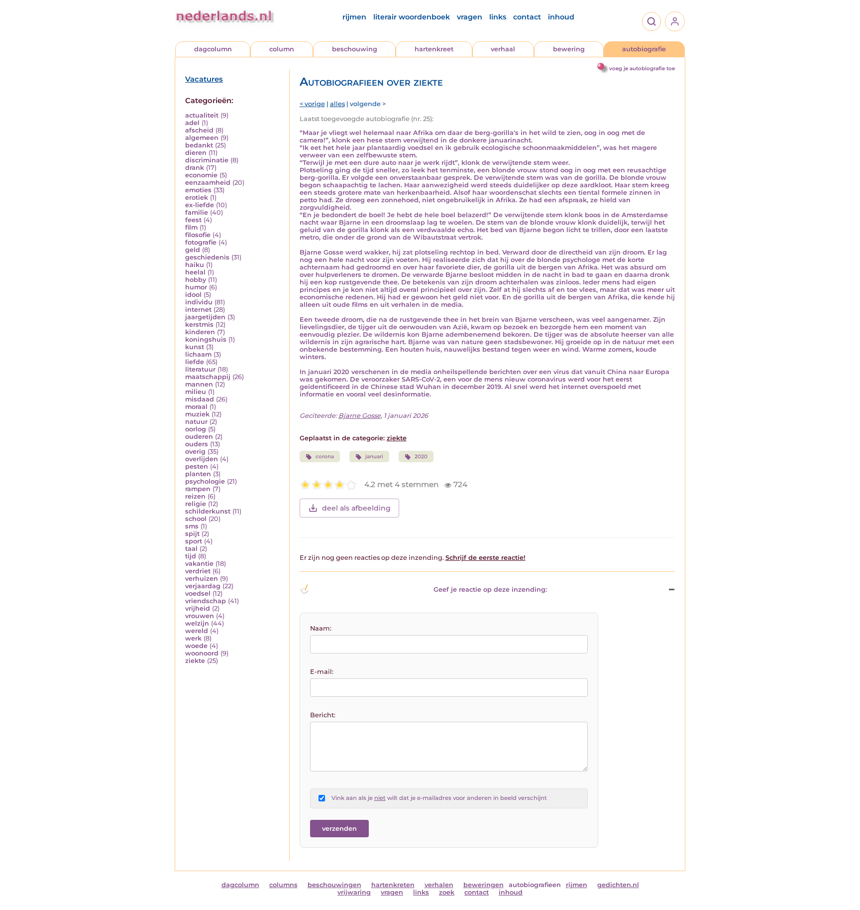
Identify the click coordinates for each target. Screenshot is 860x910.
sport (193, 541)
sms (192, 526)
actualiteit (201, 115)
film (191, 227)
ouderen (199, 436)
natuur (196, 421)
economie (201, 175)
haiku (194, 264)
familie (196, 212)
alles (337, 104)
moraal (196, 406)
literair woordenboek (411, 16)
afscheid (199, 130)
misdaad (199, 399)
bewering (569, 49)
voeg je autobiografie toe (642, 68)
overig (195, 451)
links (497, 16)
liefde (194, 362)
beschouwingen (334, 885)
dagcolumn (213, 49)
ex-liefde (199, 205)
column (281, 49)
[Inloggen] (675, 21)
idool (193, 294)
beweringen (483, 885)
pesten (196, 466)
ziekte (195, 660)
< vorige (312, 104)
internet (198, 309)
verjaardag (202, 586)
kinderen (200, 332)
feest (193, 220)
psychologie (205, 481)
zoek (446, 892)
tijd (190, 556)
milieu (195, 391)
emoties (198, 190)
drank (194, 167)
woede (196, 646)
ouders (196, 444)
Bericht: (322, 715)
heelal (195, 272)
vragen (469, 16)
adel (192, 123)
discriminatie (206, 160)
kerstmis (199, 324)
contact (527, 16)
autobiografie (644, 49)
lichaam (198, 354)
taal (191, 548)
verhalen (439, 885)
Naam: (320, 628)
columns (283, 885)
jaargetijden (205, 317)
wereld (196, 631)
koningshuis (205, 339)
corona (325, 456)
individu (199, 302)
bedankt (199, 145)
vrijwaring (354, 892)
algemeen (201, 137)
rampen (198, 489)
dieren (196, 152)
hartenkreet (434, 49)
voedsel (198, 593)
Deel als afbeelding (356, 508)
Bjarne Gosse (359, 415)
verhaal (503, 49)
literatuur (200, 369)
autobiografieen (535, 885)
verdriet (198, 571)
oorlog (195, 429)
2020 (421, 456)
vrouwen (199, 616)
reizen (195, 496)
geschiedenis (207, 257)
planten (198, 474)
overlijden (201, 459)
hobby (195, 279)
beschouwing (354, 49)
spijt (192, 533)
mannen (199, 384)
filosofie (198, 235)
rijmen (354, 16)
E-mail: (321, 671)
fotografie (200, 242)
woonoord (201, 653)
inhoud (561, 16)
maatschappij (207, 377)
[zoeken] (651, 21)
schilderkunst (207, 511)
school (196, 518)
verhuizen (201, 578)
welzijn (197, 623)
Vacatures (204, 79)
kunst (194, 347)
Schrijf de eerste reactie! (485, 557)
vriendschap (205, 601)
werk (193, 638)
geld (192, 250)
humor (196, 287)
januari (374, 456)
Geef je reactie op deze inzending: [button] (490, 589)
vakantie (199, 563)
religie (195, 504)
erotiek (196, 197)
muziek (197, 414)
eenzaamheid (207, 182)
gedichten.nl (618, 885)
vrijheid (197, 608)
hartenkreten (393, 885)
